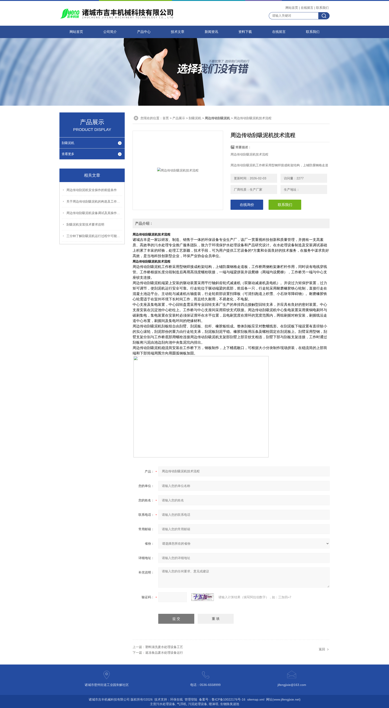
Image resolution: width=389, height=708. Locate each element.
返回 (322, 649)
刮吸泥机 (68, 143)
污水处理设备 (165, 704)
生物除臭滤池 (229, 704)
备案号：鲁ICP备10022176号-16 (222, 699)
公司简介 (110, 32)
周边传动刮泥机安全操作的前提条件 (91, 190)
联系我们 (322, 7)
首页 (166, 118)
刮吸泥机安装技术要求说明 (85, 224)
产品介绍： (144, 223)
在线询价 (247, 205)
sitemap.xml (255, 699)
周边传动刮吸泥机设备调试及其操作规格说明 (94, 213)
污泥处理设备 (197, 704)
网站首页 (291, 7)
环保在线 (176, 699)
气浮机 (181, 704)
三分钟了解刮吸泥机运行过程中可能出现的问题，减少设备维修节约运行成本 (94, 236)
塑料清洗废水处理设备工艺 (164, 647)
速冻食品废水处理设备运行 (164, 652)
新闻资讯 (211, 32)
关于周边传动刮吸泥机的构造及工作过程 (94, 201)
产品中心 (144, 32)
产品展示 (178, 118)
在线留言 (307, 7)
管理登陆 (191, 699)
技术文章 (177, 32)
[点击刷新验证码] (202, 597)
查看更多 (68, 154)
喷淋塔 (213, 704)
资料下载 (245, 32)
